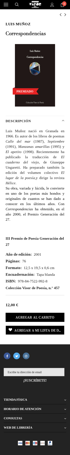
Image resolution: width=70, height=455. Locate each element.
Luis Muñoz (18, 24)
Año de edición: (19, 254)
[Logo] (35, 4)
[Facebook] (7, 356)
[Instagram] (26, 356)
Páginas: (13, 261)
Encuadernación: (20, 274)
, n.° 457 (33, 288)
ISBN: (11, 281)
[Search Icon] (17, 5)
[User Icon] (52, 5)
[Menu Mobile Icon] (6, 4)
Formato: (14, 268)
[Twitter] (16, 356)
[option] (35, 75)
